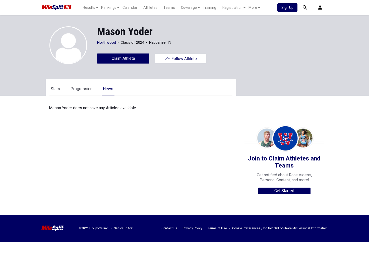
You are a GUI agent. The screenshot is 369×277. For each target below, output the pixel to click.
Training (209, 8)
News (108, 88)
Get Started (284, 190)
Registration (232, 8)
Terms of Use (217, 228)
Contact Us (169, 228)
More (253, 8)
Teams (169, 8)
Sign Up (287, 8)
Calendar (129, 8)
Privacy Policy (193, 228)
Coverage (189, 8)
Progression (81, 88)
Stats (55, 88)
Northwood (106, 42)
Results (89, 8)
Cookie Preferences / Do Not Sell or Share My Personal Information (280, 228)
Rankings (108, 8)
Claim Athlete (123, 58)
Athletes (150, 8)
